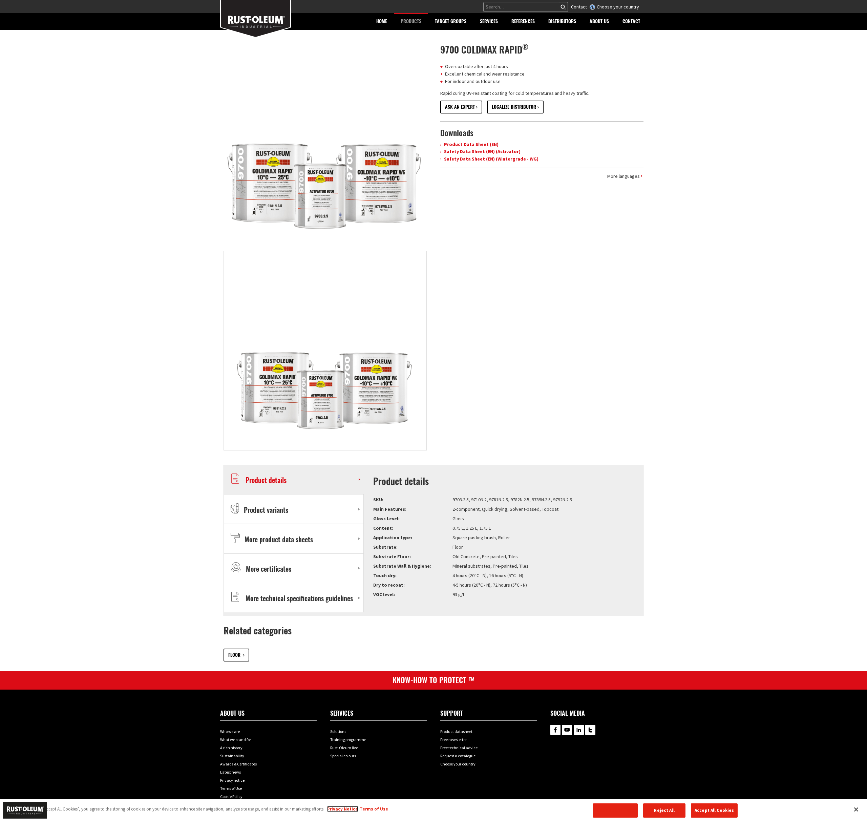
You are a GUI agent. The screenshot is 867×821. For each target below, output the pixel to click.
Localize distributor (514, 107)
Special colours (343, 755)
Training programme (348, 739)
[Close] (856, 809)
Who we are (230, 731)
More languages (623, 176)
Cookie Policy (231, 796)
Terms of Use (231, 788)
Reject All (664, 810)
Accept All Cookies (714, 810)
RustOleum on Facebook (555, 730)
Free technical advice (459, 747)
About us (232, 713)
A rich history (231, 747)
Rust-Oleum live (344, 747)
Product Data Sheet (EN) (471, 144)
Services (341, 713)
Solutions (338, 731)
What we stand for (235, 739)
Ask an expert (460, 107)
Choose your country (618, 7)
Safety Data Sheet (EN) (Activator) (482, 151)
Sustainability (232, 755)
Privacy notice (232, 780)
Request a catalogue (457, 755)
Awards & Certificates (238, 763)
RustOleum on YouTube (567, 730)
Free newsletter (453, 739)
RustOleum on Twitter (590, 730)
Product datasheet (456, 731)
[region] (433, 810)
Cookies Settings (615, 810)
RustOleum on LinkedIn (579, 730)
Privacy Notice (342, 809)
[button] (411, 21)
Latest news (230, 772)
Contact (579, 7)
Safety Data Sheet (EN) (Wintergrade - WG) (490, 159)
